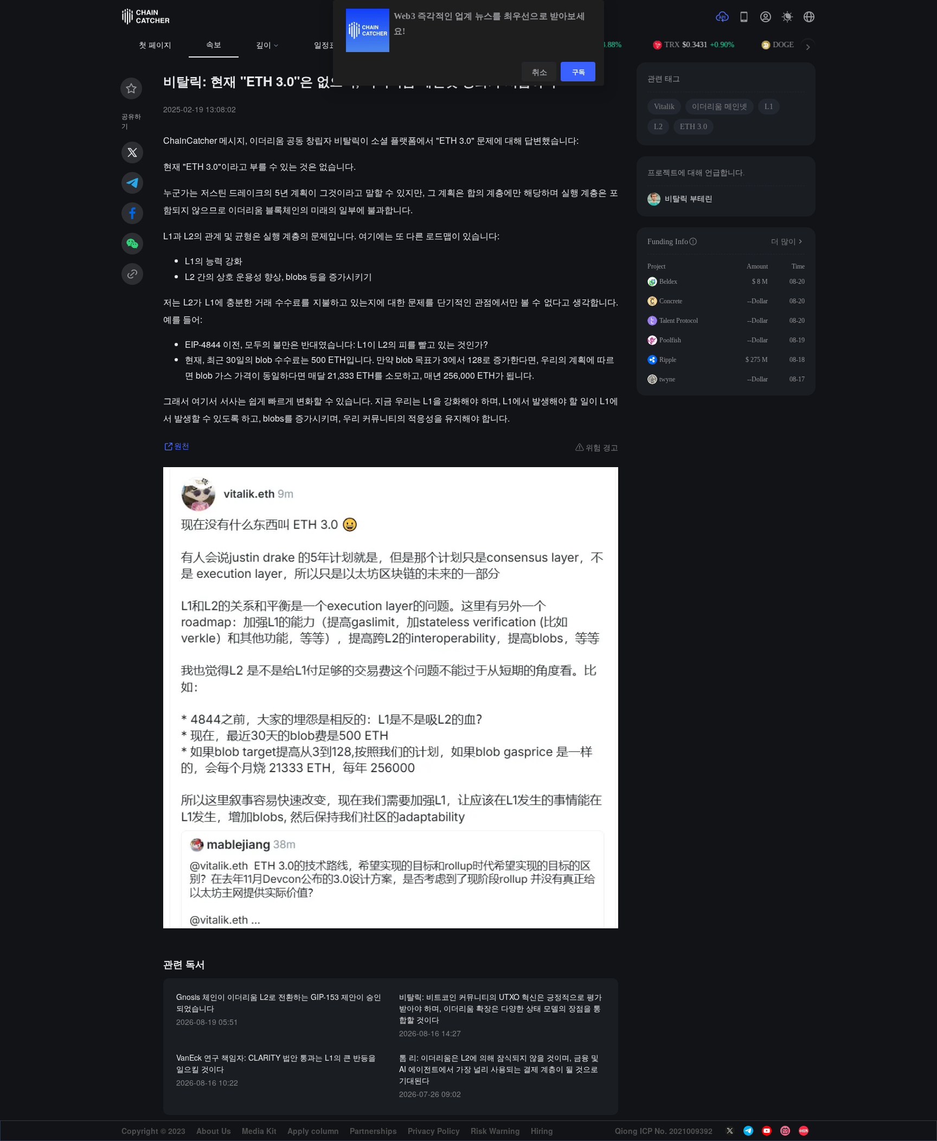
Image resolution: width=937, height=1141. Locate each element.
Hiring (542, 1130)
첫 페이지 (155, 45)
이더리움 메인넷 (719, 107)
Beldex (668, 281)
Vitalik (664, 107)
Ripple (667, 360)
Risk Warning (495, 1130)
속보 (213, 45)
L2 (658, 127)
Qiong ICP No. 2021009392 (664, 1130)
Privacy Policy (434, 1130)
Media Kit (259, 1130)
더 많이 (783, 242)
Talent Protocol (678, 320)
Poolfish (670, 340)
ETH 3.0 (693, 127)
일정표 (325, 45)
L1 (769, 107)
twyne (667, 379)
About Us (213, 1130)
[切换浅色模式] (787, 16)
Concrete (670, 301)
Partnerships (373, 1130)
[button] (809, 17)
